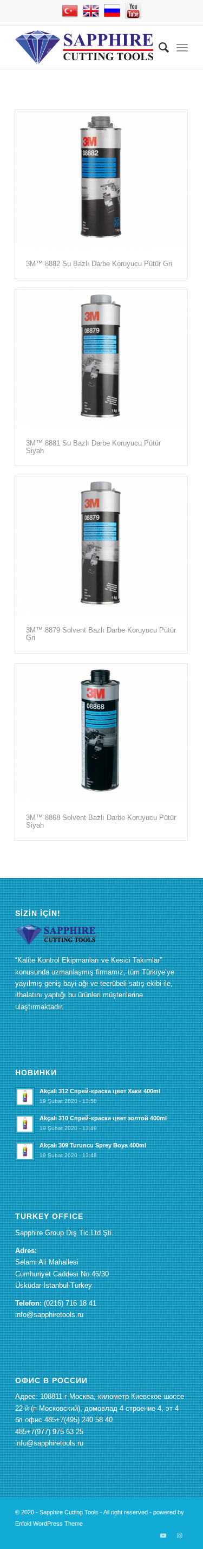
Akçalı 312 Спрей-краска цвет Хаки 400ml (100, 1091)
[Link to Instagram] (180, 1535)
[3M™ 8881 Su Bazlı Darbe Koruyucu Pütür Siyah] (101, 359)
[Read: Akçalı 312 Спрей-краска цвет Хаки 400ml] (25, 1097)
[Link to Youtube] (163, 1535)
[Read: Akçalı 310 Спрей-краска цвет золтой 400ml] (25, 1124)
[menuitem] (158, 47)
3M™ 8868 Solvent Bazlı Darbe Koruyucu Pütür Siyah (101, 821)
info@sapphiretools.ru (49, 1315)
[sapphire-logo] (84, 47)
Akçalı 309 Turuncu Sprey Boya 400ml (93, 1145)
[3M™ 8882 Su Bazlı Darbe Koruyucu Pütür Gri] (101, 179)
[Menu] (182, 47)
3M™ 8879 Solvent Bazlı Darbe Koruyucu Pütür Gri (101, 634)
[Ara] (158, 47)
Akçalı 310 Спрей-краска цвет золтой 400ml (103, 1118)
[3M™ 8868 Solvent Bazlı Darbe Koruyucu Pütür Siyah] (101, 733)
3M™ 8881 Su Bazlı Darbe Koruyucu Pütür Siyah (93, 447)
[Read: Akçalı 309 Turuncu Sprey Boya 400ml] (25, 1151)
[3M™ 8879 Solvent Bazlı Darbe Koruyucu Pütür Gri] (101, 546)
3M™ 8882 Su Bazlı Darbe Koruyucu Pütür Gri (99, 264)
